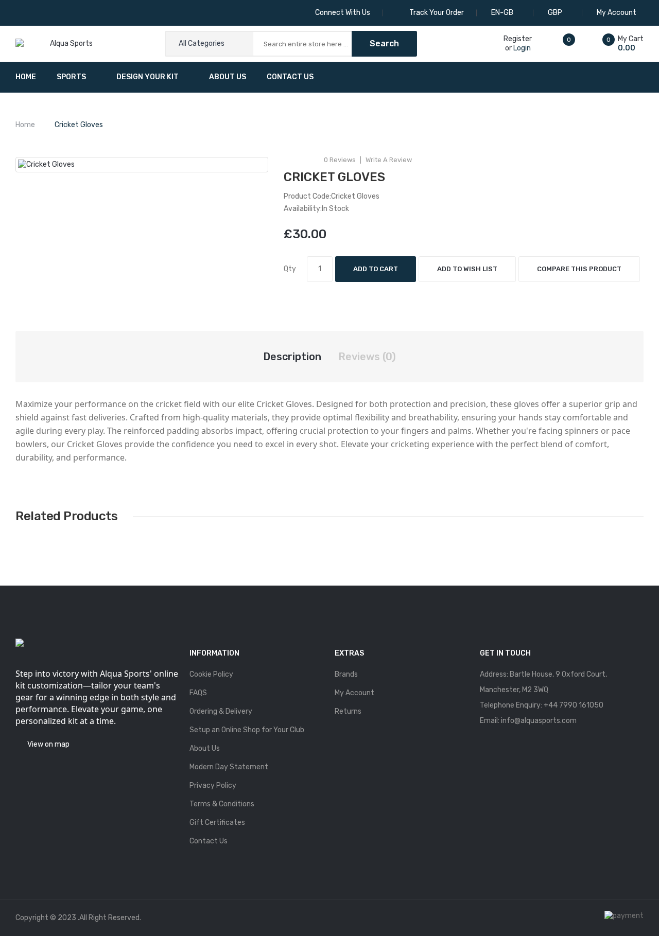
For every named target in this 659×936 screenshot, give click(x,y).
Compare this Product (579, 269)
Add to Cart (375, 269)
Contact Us (208, 841)
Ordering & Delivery (220, 711)
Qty (290, 268)
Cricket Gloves (79, 124)
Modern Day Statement (228, 767)
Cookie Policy (211, 674)
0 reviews (340, 160)
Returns (348, 711)
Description (292, 356)
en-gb (503, 12)
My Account (354, 692)
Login (522, 48)
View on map (48, 744)
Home (25, 124)
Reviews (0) (367, 356)
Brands (346, 674)
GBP (556, 12)
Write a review (389, 160)
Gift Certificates (217, 822)
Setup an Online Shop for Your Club (246, 730)
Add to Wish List (467, 269)
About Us (204, 748)
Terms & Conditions (221, 804)
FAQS (198, 692)
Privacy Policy (212, 785)
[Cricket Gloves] (141, 164)
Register (518, 38)
